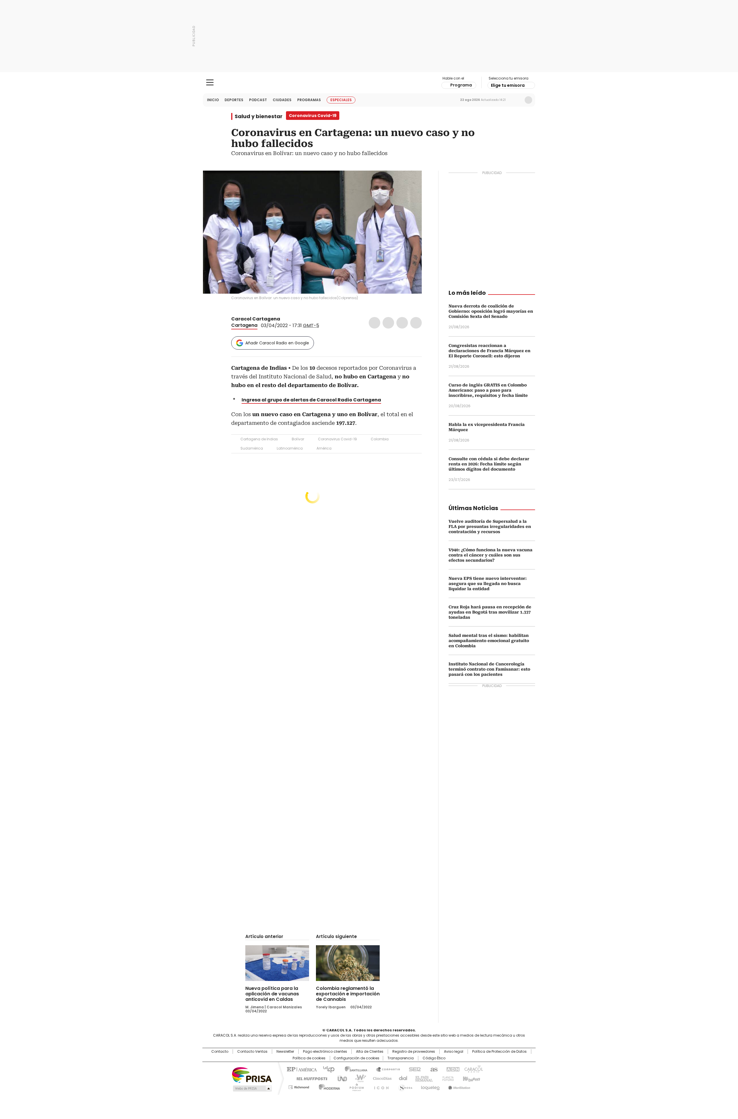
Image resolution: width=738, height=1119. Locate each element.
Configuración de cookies (356, 1058)
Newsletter (516, 100)
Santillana (353, 1069)
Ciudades (282, 99)
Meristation (458, 1086)
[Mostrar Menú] (210, 82)
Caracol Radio (369, 82)
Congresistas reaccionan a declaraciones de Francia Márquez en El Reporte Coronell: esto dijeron (489, 350)
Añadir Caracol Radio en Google (277, 343)
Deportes (234, 99)
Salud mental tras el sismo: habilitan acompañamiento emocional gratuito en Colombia (489, 640)
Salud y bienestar (259, 116)
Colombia (380, 439)
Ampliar (410, 182)
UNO (340, 1078)
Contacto (219, 1051)
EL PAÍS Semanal (422, 1078)
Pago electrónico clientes (325, 1051)
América (324, 448)
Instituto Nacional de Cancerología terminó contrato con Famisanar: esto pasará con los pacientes (489, 669)
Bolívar (298, 439)
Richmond (298, 1086)
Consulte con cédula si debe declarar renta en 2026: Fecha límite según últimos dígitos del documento (489, 463)
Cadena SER (413, 1069)
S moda (404, 1086)
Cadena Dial (401, 1078)
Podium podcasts (354, 1086)
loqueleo (430, 1086)
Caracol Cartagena (255, 319)
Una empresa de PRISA (252, 1074)
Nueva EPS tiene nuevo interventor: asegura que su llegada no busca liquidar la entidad (488, 583)
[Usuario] (528, 100)
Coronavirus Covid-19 (337, 439)
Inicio (213, 99)
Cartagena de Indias (259, 439)
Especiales (341, 99)
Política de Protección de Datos (499, 1051)
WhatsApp (416, 323)
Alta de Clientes (369, 1051)
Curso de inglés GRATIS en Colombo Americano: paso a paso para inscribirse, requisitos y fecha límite (488, 390)
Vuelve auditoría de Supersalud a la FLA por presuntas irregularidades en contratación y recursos (490, 526)
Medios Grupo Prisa (251, 1088)
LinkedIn (402, 323)
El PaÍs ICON (379, 1086)
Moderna (328, 1086)
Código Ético (434, 1058)
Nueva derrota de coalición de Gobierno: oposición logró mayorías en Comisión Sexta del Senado (491, 311)
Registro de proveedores (413, 1051)
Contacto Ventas (252, 1051)
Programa (461, 85)
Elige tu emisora (508, 85)
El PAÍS (301, 1069)
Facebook (374, 323)
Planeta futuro (447, 1078)
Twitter (388, 323)
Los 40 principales (326, 1069)
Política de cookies (309, 1058)
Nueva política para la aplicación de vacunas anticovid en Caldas (272, 994)
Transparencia (400, 1058)
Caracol (473, 1069)
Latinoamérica (290, 448)
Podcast (258, 99)
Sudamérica (251, 448)
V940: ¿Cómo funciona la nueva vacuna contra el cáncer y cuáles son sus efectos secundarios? (490, 555)
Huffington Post (309, 1078)
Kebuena (470, 1078)
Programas (309, 99)
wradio (357, 1078)
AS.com (433, 1069)
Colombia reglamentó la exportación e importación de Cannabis (348, 994)
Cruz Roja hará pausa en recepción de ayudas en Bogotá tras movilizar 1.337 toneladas (490, 612)
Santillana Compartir (385, 1069)
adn (452, 1069)
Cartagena (244, 325)
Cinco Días (380, 1078)
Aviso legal (453, 1051)
